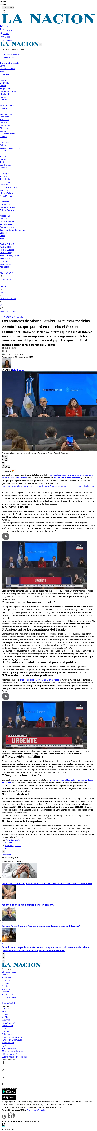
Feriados (4, 184)
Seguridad (4, 116)
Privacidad (42, 1110)
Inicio (5, 26)
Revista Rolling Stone (9, 255)
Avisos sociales (6, 224)
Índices (3, 97)
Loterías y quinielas (8, 187)
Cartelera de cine (7, 204)
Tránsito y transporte (9, 63)
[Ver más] (3, 851)
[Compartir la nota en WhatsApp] (6, 459)
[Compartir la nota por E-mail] (9, 466)
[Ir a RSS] (3, 1085)
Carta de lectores (7, 227)
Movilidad (4, 94)
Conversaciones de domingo (13, 230)
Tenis (2, 162)
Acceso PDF (5, 216)
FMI (6, 848)
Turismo (3, 176)
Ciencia (3, 131)
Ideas (2, 235)
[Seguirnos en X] (3, 1070)
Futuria (3, 80)
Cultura (3, 122)
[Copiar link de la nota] (3, 463)
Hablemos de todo (8, 133)
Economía (18, 317)
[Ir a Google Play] (9, 1093)
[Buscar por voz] (93, 49)
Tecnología (5, 179)
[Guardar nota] (3, 456)
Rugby (3, 159)
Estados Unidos (7, 105)
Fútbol (3, 156)
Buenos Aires (6, 114)
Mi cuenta (7, 40)
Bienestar (4, 128)
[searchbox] (47, 49)
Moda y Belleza (6, 193)
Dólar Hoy (4, 83)
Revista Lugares (7, 250)
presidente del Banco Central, (39, 680)
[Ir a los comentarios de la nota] (6, 456)
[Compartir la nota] (3, 459)
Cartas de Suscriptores (10, 148)
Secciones (7, 30)
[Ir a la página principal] (48, 23)
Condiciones (32, 1110)
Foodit (6, 33)
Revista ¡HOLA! (6, 247)
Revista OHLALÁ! (7, 244)
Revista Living (6, 252)
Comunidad (5, 125)
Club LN (6, 37)
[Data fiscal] (3, 1126)
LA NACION (7, 317)
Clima (2, 66)
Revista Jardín (6, 258)
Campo (3, 85)
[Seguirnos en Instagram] (3, 1078)
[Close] (3, 954)
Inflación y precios (13, 845)
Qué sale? (4, 201)
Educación (4, 119)
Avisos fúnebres (7, 221)
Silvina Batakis (8, 842)
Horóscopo (5, 182)
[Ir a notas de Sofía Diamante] (48, 363)
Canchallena (5, 165)
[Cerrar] (40, 44)
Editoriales (4, 142)
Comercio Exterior (8, 91)
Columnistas (5, 145)
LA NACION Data (7, 68)
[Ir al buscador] (4, 11)
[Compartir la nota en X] (6, 466)
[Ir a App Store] (9, 1099)
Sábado (3, 233)
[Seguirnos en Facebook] (3, 1063)
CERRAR (3, 1)
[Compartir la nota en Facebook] (3, 466)
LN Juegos (4, 173)
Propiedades (5, 88)
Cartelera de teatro (8, 207)
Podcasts (4, 190)
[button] (48, 177)
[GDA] (9, 1118)
